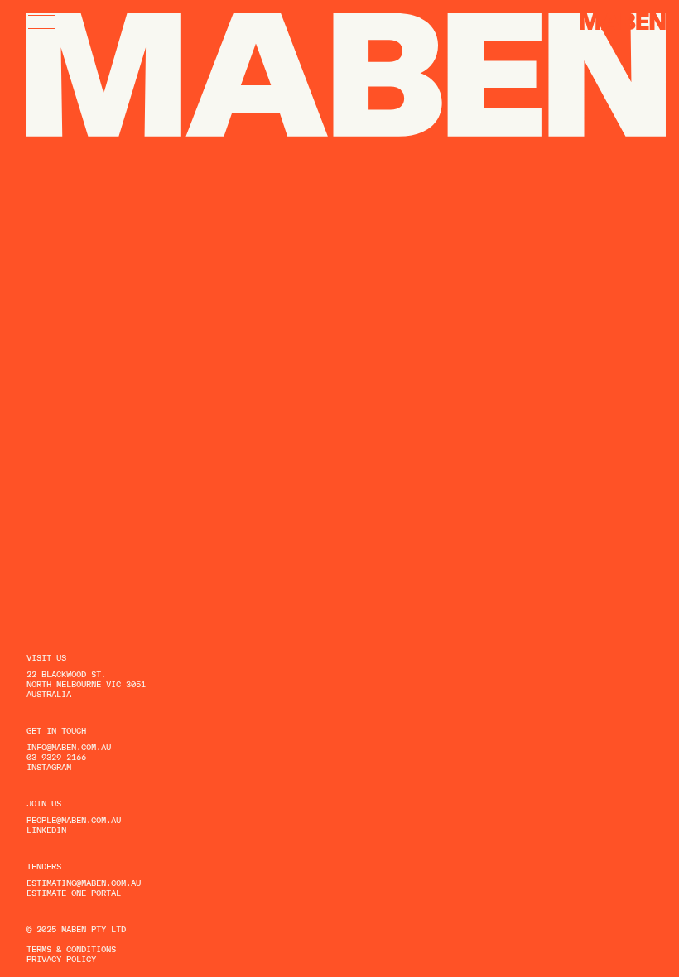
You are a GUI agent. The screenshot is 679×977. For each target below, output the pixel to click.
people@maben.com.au (73, 820)
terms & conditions (71, 949)
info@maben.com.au (68, 747)
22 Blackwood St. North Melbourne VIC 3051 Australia (86, 684)
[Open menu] (41, 22)
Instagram (48, 767)
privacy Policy (61, 959)
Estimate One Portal (73, 893)
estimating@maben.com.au (83, 883)
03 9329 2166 (56, 757)
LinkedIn (46, 830)
